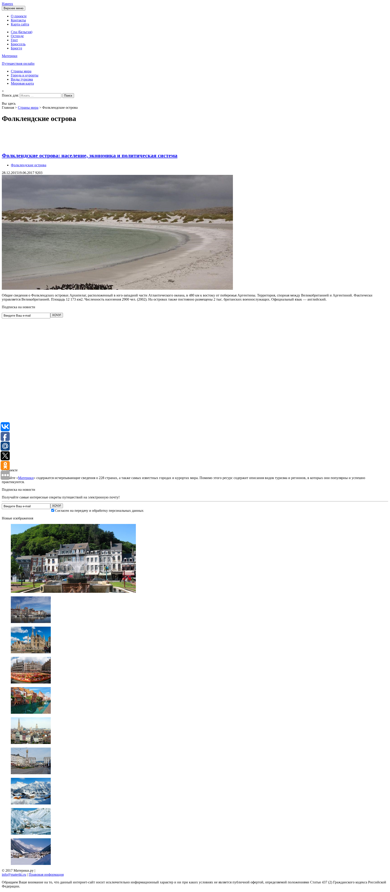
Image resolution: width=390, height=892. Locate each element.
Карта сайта (20, 24)
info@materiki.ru (14, 874)
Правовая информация (46, 874)
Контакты (18, 20)
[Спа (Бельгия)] (73, 591)
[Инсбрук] (31, 833)
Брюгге (16, 48)
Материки (26, 478)
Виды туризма (22, 79)
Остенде (17, 36)
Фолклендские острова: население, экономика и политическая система (89, 155)
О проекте (19, 16)
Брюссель (18, 44)
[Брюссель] (31, 682)
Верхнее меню (13, 8)
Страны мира (21, 71)
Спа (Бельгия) (21, 32)
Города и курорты (24, 75)
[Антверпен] (31, 743)
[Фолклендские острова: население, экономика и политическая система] (117, 288)
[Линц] (31, 773)
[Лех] (31, 803)
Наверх (7, 4)
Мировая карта (22, 83)
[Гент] (31, 652)
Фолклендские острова (28, 165)
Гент (14, 40)
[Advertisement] (84, 138)
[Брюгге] (31, 712)
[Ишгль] (31, 864)
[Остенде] (31, 622)
